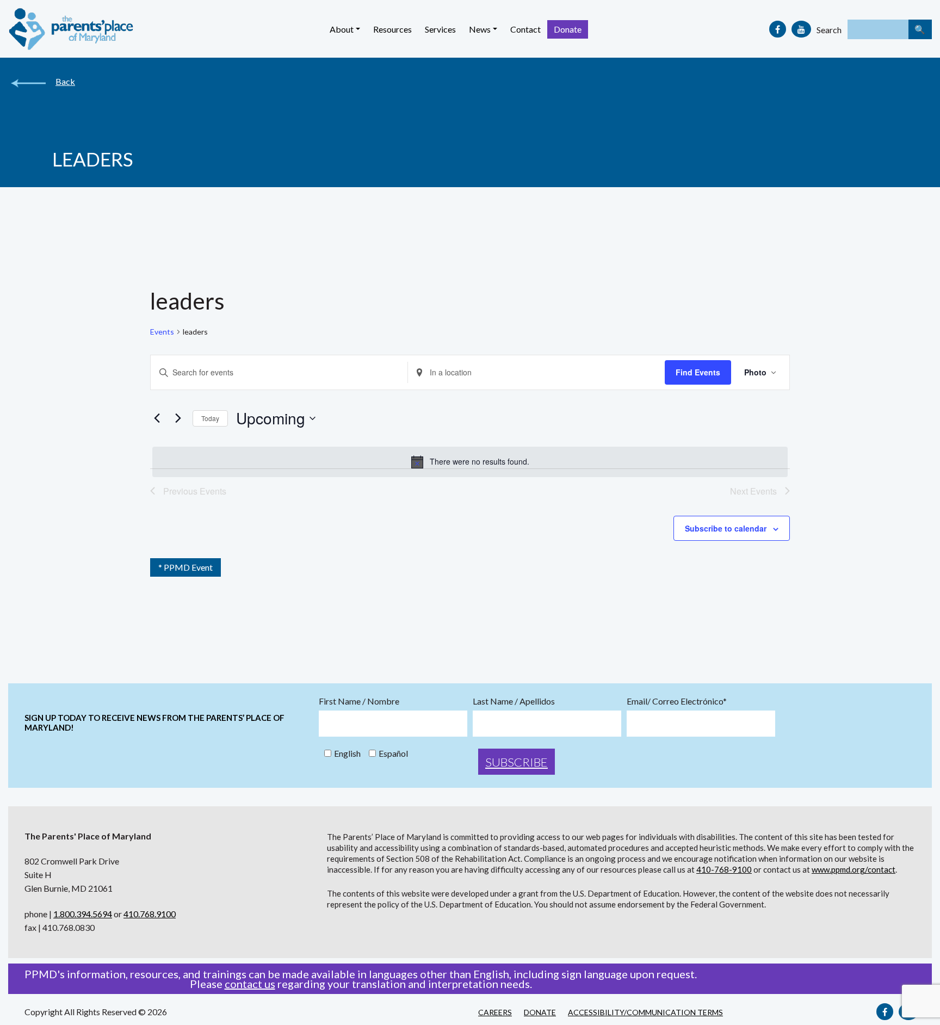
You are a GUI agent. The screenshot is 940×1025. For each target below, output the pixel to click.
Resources (392, 29)
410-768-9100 (724, 869)
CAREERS (495, 1012)
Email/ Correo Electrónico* (677, 701)
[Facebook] (777, 29)
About (342, 29)
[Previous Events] (156, 418)
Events (162, 331)
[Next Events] (177, 418)
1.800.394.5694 (82, 914)
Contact (525, 29)
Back (65, 82)
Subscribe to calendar (725, 528)
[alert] (470, 462)
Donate (568, 29)
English (347, 753)
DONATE (540, 1012)
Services (440, 29)
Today (210, 418)
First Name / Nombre (359, 701)
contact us (250, 983)
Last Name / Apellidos (514, 701)
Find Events (698, 372)
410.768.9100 (149, 914)
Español (393, 753)
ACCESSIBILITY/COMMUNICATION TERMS (645, 1012)
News (480, 29)
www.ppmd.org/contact (853, 869)
